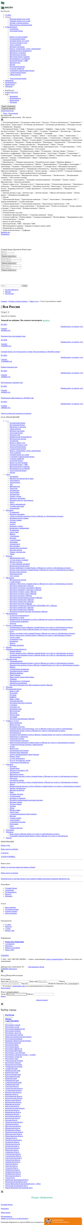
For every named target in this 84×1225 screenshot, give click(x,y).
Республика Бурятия (12, 1031)
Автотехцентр (15, 482)
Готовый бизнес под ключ (19, 41)
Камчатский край (11, 1072)
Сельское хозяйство (17, 68)
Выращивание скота (75, 217)
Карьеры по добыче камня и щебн (38, 226)
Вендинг (29, 138)
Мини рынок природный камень (22, 677)
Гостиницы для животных (34, 125)
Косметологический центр (19, 566)
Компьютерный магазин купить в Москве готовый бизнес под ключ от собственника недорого (45, 786)
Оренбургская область (13, 1140)
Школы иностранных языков (61, 193)
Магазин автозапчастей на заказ (21, 478)
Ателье (12, 746)
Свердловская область (13, 1158)
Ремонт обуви (15, 756)
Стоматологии (46, 175)
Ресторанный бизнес (17, 67)
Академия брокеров (8, 108)
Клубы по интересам (60, 206)
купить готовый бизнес (54, 959)
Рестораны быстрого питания (21, 703)
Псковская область (12, 1146)
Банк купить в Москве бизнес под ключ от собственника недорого (34, 834)
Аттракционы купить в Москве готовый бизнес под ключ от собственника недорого (41, 627)
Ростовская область (12, 1148)
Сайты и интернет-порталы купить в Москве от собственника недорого (36, 516)
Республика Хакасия (13, 1063)
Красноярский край (12, 1076)
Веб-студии (27, 153)
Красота (9, 556)
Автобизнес (14, 29)
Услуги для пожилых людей (20, 760)
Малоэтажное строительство (53, 204)
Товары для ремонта (33, 142)
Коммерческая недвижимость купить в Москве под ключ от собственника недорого (41, 619)
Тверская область (11, 1164)
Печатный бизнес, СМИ (19, 61)
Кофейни (49, 129)
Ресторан (13, 695)
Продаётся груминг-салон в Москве (23, 592)
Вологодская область (13, 1100)
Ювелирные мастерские (67, 166)
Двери (34, 158)
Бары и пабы (61, 129)
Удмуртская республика (14, 1061)
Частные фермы (59, 217)
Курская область (11, 1120)
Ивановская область (12, 1104)
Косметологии (59, 175)
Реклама (9, 687)
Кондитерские (26, 133)
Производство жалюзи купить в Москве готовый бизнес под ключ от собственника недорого (44, 665)
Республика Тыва (11, 1059)
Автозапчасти (8, 142)
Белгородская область (13, 1092)
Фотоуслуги (14, 748)
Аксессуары (52, 136)
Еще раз (25, 984)
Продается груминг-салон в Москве (23, 594)
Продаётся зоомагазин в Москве (22, 586)
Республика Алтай (12, 1027)
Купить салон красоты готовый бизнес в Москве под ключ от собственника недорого (42, 570)
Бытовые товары (41, 138)
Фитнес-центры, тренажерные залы (45, 147)
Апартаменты (75, 122)
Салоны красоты (23, 147)
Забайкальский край (12, 1070)
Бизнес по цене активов (18, 37)
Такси (45, 199)
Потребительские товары (30, 151)
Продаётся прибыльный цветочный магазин (26, 800)
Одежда (35, 136)
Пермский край (11, 1078)
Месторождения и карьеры (20, 57)
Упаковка (15, 166)
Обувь (53, 144)
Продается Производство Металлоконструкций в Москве (31, 685)
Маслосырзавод (15, 657)
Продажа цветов (39, 153)
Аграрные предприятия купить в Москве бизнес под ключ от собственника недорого (41, 655)
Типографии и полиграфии (69, 164)
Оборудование (15, 675)
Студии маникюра (68, 147)
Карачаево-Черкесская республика (18, 1041)
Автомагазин (14, 490)
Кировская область (12, 1114)
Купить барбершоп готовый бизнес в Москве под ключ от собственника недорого (40, 568)
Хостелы (45, 122)
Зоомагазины (71, 136)
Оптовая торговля (16, 794)
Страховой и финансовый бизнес (22, 70)
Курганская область (12, 1118)
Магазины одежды (17, 774)
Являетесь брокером (56, 984)
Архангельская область (14, 1088)
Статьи (7, 928)
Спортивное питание (17, 822)
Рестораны (21, 131)
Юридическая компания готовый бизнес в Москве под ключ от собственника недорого (42, 742)
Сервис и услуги (12, 721)
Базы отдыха (17, 125)
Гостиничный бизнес (17, 39)
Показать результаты (9, 256)
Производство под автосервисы (21, 500)
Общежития (7, 127)
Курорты (17, 127)
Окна (12, 826)
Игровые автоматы (30, 208)
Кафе (23, 129)
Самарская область (12, 1152)
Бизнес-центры (42, 171)
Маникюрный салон (17, 558)
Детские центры (42, 193)
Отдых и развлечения (14, 625)
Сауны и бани (15, 208)
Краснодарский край (13, 1074)
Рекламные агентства (41, 186)
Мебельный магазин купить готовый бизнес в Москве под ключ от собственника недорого (44, 776)
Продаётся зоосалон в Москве (21, 604)
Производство (15, 63)
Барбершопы (28, 149)
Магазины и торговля (18, 53)
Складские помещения (73, 171)
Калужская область (12, 1110)
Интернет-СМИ (29, 224)
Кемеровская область (13, 1112)
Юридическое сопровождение (21, 25)
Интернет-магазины (17, 514)
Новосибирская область (14, 1136)
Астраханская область (13, 1090)
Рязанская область (12, 1150)
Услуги (7, 17)
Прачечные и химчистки (19, 737)
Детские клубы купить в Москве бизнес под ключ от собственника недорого (38, 629)
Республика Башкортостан (15, 1029)
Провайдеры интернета (48, 158)
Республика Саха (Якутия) (15, 1053)
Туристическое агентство (19, 741)
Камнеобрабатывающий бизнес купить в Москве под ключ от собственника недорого (42, 663)
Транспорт (10, 830)
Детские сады (28, 193)
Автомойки (56, 180)
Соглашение (9, 944)
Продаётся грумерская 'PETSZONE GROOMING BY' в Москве (33, 605)
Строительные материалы (23, 164)
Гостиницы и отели (17, 617)
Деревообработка (50, 164)
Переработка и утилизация (31, 166)
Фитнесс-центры (16, 562)
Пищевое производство (25, 162)
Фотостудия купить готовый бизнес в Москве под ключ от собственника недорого (40, 635)
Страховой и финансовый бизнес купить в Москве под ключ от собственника (39, 836)
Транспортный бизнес (11, 199)
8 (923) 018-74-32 (11, 92)
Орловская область (12, 1142)
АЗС (11, 484)
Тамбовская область (12, 1162)
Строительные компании (31, 204)
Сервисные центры (42, 184)
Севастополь (10, 1178)
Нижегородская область (14, 1132)
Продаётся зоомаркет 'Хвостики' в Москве (25, 590)
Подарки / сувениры (71, 138)
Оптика (60, 144)
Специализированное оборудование (57, 140)
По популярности (11, 290)
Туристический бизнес (18, 78)
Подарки (62, 153)
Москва (8, 292)
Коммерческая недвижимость (21, 51)
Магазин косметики (17, 790)
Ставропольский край (13, 1082)
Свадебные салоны (10, 144)
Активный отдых (43, 206)
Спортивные (14, 536)
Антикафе (48, 133)
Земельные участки (10, 173)
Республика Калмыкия (13, 1039)
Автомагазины (60, 142)
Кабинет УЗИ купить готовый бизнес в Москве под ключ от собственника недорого (41, 584)
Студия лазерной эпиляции (20, 564)
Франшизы (9, 80)
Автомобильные (24, 158)
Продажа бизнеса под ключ (20, 19)
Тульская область (11, 1168)
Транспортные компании (31, 199)
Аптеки (21, 219)
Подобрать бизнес (12, 909)
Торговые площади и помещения (63, 169)
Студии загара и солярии (19, 560)
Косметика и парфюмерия (19, 528)
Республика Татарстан (13, 1057)
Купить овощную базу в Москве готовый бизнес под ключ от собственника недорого (42, 653)
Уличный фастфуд (16, 701)
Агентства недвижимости (53, 189)
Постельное (14, 824)
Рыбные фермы (25, 217)
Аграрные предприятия (42, 217)
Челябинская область (13, 1174)
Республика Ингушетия (14, 1035)
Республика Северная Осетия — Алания (20, 1055)
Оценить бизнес (11, 911)
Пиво (61, 136)
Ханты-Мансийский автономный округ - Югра (23, 1184)
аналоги (46, 320)
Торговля (9, 764)
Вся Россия (9, 294)
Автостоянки (55, 199)
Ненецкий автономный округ (16, 1182)
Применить (5, 234)
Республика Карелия (13, 1043)
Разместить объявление (14, 942)
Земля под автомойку (22, 182)
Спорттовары (73, 153)
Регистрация (13, 113)
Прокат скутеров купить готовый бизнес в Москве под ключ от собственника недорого (42, 633)
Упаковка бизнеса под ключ (20, 21)
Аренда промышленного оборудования (24, 754)
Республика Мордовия (13, 1051)
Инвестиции (10, 84)
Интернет (9, 510)
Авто (8, 474)
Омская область (11, 1138)
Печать (8, 647)
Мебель (25, 140)
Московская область (12, 1128)
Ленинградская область (14, 1122)
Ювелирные (47, 142)
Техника (17, 140)
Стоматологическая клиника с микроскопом (26, 744)
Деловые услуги (27, 184)
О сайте (8, 15)
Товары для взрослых (27, 144)
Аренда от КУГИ (56, 171)
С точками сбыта (50, 166)
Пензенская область (12, 1144)
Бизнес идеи (9, 930)
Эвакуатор (14, 488)
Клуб (11, 631)
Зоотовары (18, 155)
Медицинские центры (18, 55)
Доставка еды (66, 131)
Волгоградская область (13, 1098)
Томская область (11, 1166)
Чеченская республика (13, 1064)
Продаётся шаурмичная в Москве (22, 719)
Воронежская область (13, 1102)
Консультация (10, 907)
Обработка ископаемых (18, 683)
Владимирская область (13, 1096)
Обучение (9, 86)
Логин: (4, 994)
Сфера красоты (15, 74)
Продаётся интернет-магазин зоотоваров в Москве (28, 611)
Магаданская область (13, 1126)
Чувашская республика (13, 1066)
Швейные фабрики (64, 162)
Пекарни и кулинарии (35, 129)
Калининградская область (15, 1108)
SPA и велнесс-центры (18, 177)
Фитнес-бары (15, 715)
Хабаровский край (12, 1084)
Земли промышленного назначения (33, 173)
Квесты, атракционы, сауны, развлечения (25, 49)
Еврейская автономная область (16, 1180)
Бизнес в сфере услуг (11, 184)
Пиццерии (38, 133)
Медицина (10, 578)
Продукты (25, 136)
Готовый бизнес (11, 27)
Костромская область (13, 1116)
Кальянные (54, 131)
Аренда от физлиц (27, 171)
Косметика (20, 142)
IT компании (14, 512)
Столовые (44, 131)
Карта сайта (9, 950)
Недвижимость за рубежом (20, 59)
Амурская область (12, 1086)
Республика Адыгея (12, 1025)
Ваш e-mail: (34, 981)
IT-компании (46, 151)
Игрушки (13, 766)
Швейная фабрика (16, 673)
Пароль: (30, 994)
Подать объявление (8, 106)
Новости (8, 926)
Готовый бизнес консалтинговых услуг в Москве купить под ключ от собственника (41, 729)
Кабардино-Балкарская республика (18, 1037)
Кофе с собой (33, 131)
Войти (3, 996)
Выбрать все (5, 232)
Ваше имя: (5, 981)
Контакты (9, 946)
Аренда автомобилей (17, 504)
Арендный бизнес (10, 160)
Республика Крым (12, 1047)
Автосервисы (19, 180)
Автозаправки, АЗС (69, 199)
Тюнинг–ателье (68, 180)
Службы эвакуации (26, 202)
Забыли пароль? (42, 1000)
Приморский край (12, 1080)
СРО (68, 204)
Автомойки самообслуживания (38, 180)
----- (7, 421)
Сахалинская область (13, 1156)
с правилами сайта (18, 986)
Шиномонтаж (15, 486)
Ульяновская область (13, 1172)
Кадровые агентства (15, 189)
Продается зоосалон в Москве (21, 596)
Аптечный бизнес (16, 31)
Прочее (12, 65)
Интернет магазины (17, 47)
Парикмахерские (15, 149)
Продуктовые (29, 155)
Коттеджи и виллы (75, 125)
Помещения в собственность (38, 169)
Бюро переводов (16, 723)
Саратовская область (13, 1154)
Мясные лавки (15, 810)
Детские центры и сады (18, 43)
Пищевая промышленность (16, 649)
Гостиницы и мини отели (30, 122)
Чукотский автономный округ (16, 1186)
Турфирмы (26, 230)
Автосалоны (77, 140)
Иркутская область (12, 1106)
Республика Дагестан (13, 1033)
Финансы (9, 832)
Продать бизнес (11, 913)
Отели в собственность (59, 122)
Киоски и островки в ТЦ (19, 770)
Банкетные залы (12, 133)
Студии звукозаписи (33, 189)
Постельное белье (74, 142)
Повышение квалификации (19, 195)
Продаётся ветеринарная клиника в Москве (26, 598)
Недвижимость (11, 82)
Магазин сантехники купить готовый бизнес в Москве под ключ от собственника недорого (44, 782)
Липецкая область (12, 1124)
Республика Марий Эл (13, 1049)
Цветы (43, 136)
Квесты (42, 208)
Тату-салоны (40, 149)
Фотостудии (55, 186)
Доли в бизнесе (15, 45)
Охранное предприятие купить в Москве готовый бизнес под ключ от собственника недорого (45, 735)
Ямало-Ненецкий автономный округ (19, 1188)
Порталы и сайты (63, 155)
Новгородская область (13, 1134)
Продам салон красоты (18, 572)
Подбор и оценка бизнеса (19, 23)
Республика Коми (11, 1045)
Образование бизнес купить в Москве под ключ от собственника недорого (38, 731)
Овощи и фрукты (16, 828)
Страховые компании (38, 215)
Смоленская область (12, 1160)
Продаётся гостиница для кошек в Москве (25, 588)
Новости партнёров (12, 948)
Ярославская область (13, 1176)
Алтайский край (11, 1068)
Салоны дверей (36, 140)
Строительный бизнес (18, 72)
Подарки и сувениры (17, 798)
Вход (5, 113)
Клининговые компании (61, 184)
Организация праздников (21, 186)
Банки (50, 215)
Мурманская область (13, 1130)
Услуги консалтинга (70, 186)
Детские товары (59, 151)
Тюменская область (12, 1170)
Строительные (55, 138)
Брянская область (11, 1094)
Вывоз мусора (15, 725)
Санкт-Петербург (12, 1021)
